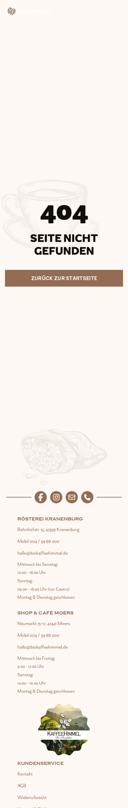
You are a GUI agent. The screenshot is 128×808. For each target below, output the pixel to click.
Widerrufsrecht (32, 797)
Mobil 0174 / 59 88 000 (38, 541)
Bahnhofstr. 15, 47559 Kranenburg (48, 529)
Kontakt (25, 774)
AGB (21, 786)
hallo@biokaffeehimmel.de (42, 553)
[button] (117, 12)
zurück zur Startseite (64, 278)
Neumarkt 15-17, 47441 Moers (43, 623)
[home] (30, 12)
